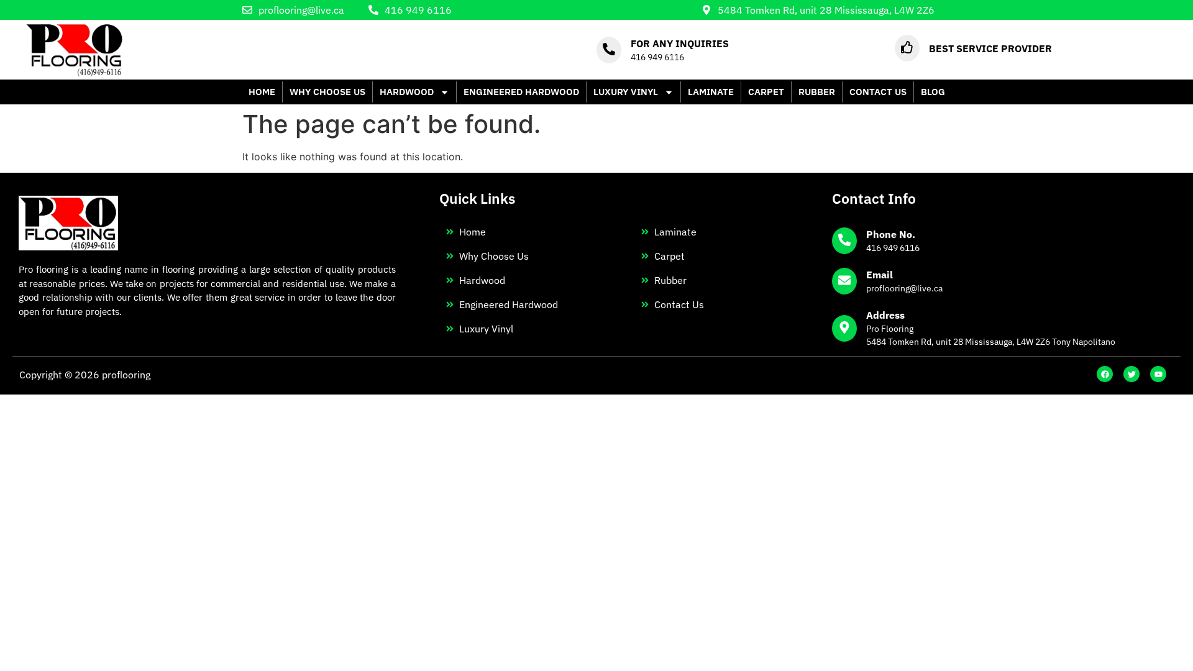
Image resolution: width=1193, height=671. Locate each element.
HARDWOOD (407, 92)
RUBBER (816, 92)
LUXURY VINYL (625, 92)
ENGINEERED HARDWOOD (521, 92)
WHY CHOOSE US (327, 92)
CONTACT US (878, 92)
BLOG (933, 92)
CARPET (766, 92)
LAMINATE (711, 92)
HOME (262, 92)
